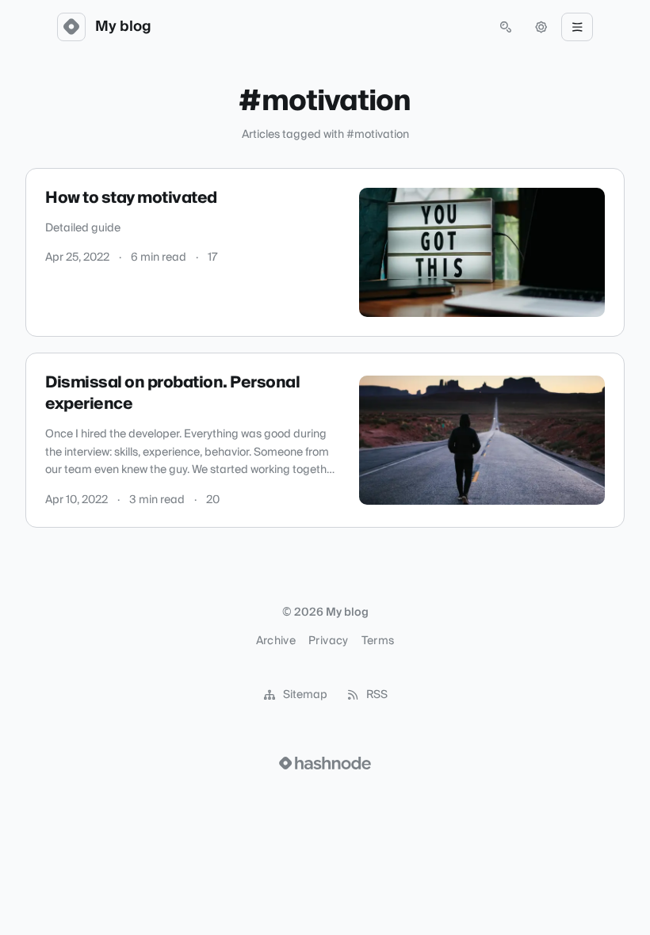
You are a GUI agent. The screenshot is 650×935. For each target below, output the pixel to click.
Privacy (328, 641)
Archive (276, 641)
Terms (378, 641)
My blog (123, 27)
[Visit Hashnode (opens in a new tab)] (325, 763)
